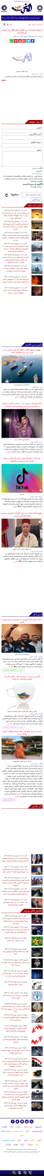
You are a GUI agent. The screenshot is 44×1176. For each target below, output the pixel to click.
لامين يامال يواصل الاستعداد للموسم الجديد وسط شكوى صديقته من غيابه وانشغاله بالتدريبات (15, 921)
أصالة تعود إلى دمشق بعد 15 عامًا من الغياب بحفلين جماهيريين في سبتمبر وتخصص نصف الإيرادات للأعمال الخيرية (22, 406)
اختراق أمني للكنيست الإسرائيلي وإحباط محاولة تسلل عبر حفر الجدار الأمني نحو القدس (15, 226)
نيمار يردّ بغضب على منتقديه (16, 940)
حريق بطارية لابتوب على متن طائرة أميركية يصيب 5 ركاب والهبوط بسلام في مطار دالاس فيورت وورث (15, 215)
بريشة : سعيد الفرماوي (15, 984)
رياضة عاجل (32, 24)
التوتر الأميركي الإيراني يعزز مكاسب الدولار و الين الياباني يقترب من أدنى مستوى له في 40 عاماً (15, 1008)
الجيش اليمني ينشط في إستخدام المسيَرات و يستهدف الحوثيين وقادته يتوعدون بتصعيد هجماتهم (15, 882)
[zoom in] (4, 24)
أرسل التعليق (36, 200)
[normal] (7, 24)
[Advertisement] (22, 101)
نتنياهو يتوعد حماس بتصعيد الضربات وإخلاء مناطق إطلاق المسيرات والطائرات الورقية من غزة (15, 237)
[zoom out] (11, 24)
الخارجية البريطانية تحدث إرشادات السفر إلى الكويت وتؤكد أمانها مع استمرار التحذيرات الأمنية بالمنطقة (16, 259)
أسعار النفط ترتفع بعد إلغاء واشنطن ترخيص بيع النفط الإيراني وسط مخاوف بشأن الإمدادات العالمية (15, 1063)
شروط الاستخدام (37, 174)
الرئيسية (39, 24)
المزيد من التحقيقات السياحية (13, 670)
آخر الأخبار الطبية (9, 800)
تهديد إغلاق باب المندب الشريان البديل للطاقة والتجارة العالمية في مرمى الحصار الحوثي (16, 1085)
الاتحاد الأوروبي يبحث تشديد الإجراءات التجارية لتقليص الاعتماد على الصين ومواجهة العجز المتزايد (15, 1097)
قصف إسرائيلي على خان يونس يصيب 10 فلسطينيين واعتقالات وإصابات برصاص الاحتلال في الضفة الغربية (16, 248)
